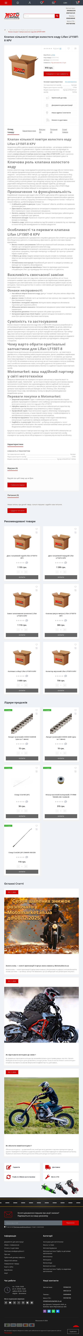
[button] (30, 2)
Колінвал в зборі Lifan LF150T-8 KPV (22, 671)
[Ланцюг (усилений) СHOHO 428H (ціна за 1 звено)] (61, 723)
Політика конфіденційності (22, 1227)
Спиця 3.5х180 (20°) (22, 795)
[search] (57, 16)
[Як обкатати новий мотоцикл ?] (41, 1106)
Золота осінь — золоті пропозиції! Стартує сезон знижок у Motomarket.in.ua (37, 966)
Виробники (8, 1270)
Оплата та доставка (59, 120)
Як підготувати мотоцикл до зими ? (21, 1055)
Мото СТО (55, 1177)
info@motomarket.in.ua (52, 1301)
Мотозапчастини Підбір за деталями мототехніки (25, 30)
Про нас (7, 1254)
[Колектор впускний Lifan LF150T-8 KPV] (61, 657)
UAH (65, 3)
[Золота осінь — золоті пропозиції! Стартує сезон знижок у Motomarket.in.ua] (41, 925)
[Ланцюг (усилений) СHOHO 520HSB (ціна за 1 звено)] (22, 723)
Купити (22, 577)
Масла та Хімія (48, 1245)
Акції (6, 1273)
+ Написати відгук (17, 485)
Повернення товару (11, 1264)
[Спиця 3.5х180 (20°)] (22, 780)
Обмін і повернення (11, 1245)
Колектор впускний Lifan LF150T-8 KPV (61, 671)
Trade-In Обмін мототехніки (23, 1177)
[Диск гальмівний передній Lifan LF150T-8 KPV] (61, 541)
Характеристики (29, 131)
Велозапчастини (49, 1266)
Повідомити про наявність (57, 74)
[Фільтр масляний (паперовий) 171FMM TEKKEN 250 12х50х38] (61, 780)
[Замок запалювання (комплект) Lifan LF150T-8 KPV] (22, 599)
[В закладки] (36, 529)
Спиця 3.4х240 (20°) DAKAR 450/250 (22, 852)
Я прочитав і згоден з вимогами (25, 1227)
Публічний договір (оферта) (14, 1257)
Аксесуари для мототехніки (53, 1242)
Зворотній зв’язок (10, 1261)
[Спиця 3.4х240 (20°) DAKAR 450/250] (22, 838)
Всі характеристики (71, 81)
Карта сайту (8, 1267)
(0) (60, 48)
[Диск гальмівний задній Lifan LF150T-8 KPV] (22, 541)
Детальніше (8, 1332)
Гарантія (16, 1167)
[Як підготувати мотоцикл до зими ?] (41, 1014)
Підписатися (70, 1223)
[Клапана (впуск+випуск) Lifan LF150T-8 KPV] (61, 599)
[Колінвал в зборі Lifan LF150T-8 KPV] (22, 657)
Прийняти (73, 1332)
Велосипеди (47, 1263)
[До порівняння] (36, 532)
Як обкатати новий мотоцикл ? (19, 1146)
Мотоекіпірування (50, 1248)
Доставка (56, 1167)
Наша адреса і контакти (61, 113)
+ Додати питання (17, 510)
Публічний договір (59, 98)
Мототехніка (47, 1257)
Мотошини (47, 1260)
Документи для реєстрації (62, 105)
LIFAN (53, 55)
